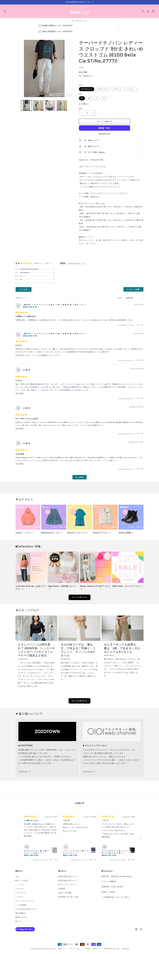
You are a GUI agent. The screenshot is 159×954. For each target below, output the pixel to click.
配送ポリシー (88, 76)
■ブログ (18, 921)
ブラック (117, 89)
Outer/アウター (100, 532)
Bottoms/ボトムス (50, 532)
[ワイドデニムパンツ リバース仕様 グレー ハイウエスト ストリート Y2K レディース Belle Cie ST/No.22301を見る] (54, 850)
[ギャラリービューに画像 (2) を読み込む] (38, 105)
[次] (141, 838)
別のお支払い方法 (104, 134)
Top (17, 876)
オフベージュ (103, 89)
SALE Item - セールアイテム (126, 586)
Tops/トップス (22, 532)
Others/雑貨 (125, 532)
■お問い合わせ (21, 917)
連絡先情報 (125, 949)
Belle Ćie (39, 949)
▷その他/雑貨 (20, 905)
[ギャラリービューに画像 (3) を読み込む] (50, 105)
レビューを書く (135, 290)
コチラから (23, 771)
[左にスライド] (18, 105)
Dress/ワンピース (76, 532)
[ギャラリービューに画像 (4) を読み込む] (62, 105)
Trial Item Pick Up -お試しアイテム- (31, 587)
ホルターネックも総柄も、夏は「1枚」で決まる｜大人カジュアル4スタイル (122, 648)
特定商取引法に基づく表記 (68, 897)
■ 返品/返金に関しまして (68, 880)
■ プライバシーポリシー (67, 884)
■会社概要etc (20, 913)
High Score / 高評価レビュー (62, 586)
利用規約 (61, 888)
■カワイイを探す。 (22, 880)
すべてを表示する (79, 597)
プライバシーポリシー (76, 949)
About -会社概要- (65, 893)
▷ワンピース (20, 893)
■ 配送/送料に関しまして (68, 876)
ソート (120, 298)
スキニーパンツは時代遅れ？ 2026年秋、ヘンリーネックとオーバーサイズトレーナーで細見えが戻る (36, 650)
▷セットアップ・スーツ (24, 901)
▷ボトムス (19, 888)
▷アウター (19, 897)
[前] (18, 838)
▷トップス (19, 884)
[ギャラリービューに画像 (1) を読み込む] (26, 105)
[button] (4, 11)
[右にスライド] (70, 105)
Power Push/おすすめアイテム (95, 586)
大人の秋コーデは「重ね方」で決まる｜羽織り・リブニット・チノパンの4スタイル (78, 650)
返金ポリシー (62, 949)
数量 (80, 108)
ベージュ (130, 89)
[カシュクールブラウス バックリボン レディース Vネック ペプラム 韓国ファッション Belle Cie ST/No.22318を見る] (93, 850)
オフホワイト (86, 89)
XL (104, 98)
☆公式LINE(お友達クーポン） (27, 909)
